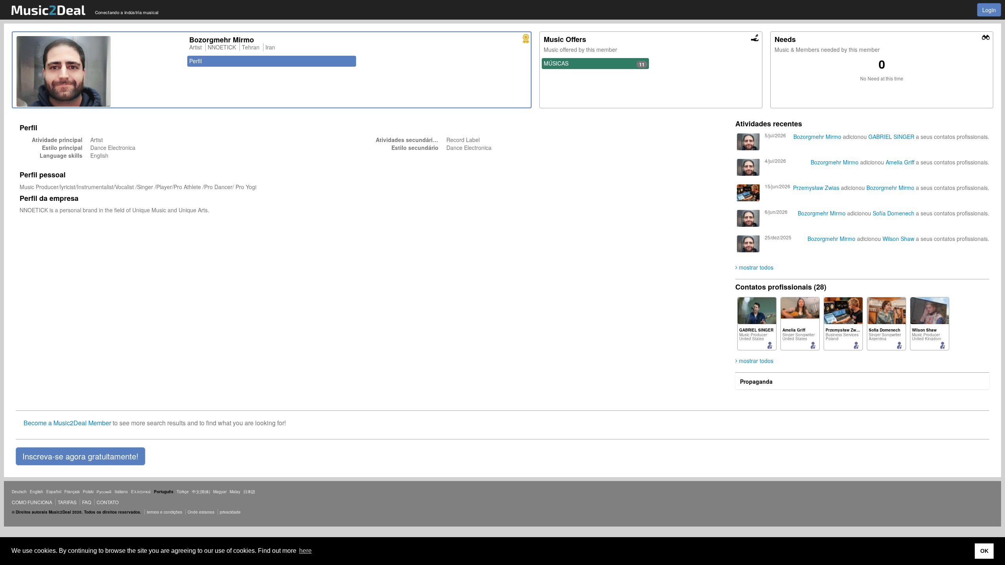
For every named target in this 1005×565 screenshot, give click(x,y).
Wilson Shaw (898, 238)
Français (72, 491)
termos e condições (165, 512)
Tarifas (67, 502)
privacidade (230, 512)
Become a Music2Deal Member (67, 422)
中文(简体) (201, 491)
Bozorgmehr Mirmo (817, 136)
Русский (104, 491)
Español (53, 491)
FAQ (86, 502)
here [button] (305, 550)
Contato (108, 502)
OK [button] (984, 551)
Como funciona (32, 502)
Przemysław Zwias (816, 187)
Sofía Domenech (893, 213)
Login (989, 10)
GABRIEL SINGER (892, 136)
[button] (80, 456)
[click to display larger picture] (98, 71)
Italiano (121, 491)
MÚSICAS (594, 63)
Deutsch (19, 491)
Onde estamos (201, 512)
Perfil (195, 61)
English (36, 491)
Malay (235, 491)
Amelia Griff (900, 162)
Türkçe (183, 491)
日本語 (249, 491)
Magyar (220, 491)
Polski (88, 491)
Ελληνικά (141, 491)
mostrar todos (755, 267)
